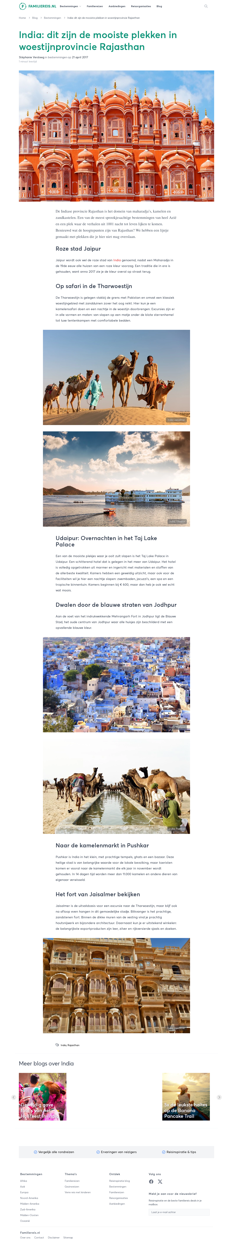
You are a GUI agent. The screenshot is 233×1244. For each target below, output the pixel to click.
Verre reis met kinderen (78, 1192)
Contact (39, 1237)
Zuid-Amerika (27, 1209)
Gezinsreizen (72, 1186)
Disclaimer (54, 1237)
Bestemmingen (53, 18)
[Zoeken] (206, 6)
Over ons (25, 1237)
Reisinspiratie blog (119, 1181)
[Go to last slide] (13, 1097)
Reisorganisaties (118, 1198)
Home (22, 18)
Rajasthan (73, 1045)
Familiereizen (72, 1181)
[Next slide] (219, 1097)
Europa (24, 1192)
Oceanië (25, 1221)
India (117, 260)
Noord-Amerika (29, 1198)
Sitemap (68, 1237)
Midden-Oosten (29, 1215)
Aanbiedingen (117, 1204)
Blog (35, 18)
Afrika (23, 1181)
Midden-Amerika (29, 1204)
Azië (22, 1186)
